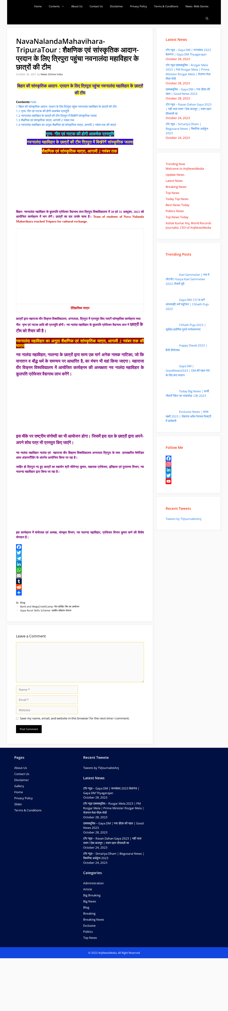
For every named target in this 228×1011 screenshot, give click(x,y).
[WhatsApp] (80, 570)
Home (38, 6)
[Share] (80, 593)
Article (87, 889)
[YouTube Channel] (189, 481)
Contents (54, 6)
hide (33, 102)
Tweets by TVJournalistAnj (183, 519)
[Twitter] (80, 553)
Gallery (19, 786)
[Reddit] (80, 587)
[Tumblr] (80, 581)
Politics (88, 932)
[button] (207, 18)
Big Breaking (91, 895)
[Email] (80, 575)
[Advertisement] (80, 183)
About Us (76, 6)
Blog (22, 602)
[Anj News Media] (25, 6)
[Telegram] (80, 558)
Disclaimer (116, 6)
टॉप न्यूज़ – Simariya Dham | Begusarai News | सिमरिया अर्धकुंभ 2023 (187, 128)
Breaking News (93, 919)
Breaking (89, 913)
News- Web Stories (196, 6)
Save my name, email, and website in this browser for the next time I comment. (74, 718)
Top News (90, 938)
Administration (93, 883)
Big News (89, 901)
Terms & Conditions (166, 6)
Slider (18, 804)
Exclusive (89, 925)
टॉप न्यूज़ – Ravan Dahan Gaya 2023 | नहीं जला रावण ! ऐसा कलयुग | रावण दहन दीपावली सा (188, 109)
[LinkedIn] (80, 564)
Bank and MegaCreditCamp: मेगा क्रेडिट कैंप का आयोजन (49, 606)
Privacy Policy (138, 6)
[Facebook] (80, 547)
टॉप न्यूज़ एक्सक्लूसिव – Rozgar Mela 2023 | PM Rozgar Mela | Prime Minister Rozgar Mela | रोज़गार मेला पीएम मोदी (113, 808)
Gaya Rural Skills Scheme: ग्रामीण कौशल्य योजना (45, 610)
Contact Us (96, 6)
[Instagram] (189, 464)
